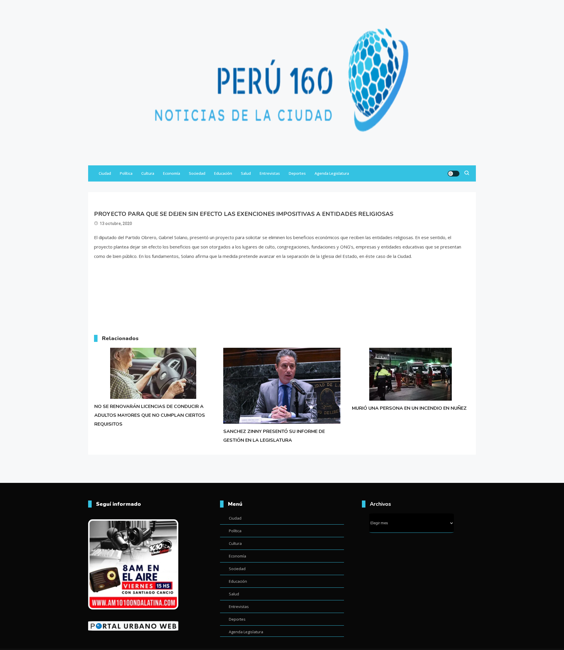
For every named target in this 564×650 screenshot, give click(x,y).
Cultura (147, 173)
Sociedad (197, 173)
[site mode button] (453, 174)
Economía (171, 173)
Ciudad (105, 173)
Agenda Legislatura (332, 173)
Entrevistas (270, 173)
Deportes (297, 173)
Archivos (380, 504)
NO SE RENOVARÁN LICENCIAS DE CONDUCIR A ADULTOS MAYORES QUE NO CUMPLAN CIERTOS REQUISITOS (149, 415)
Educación (223, 173)
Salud (246, 173)
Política (126, 173)
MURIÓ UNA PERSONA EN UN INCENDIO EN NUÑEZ (409, 408)
